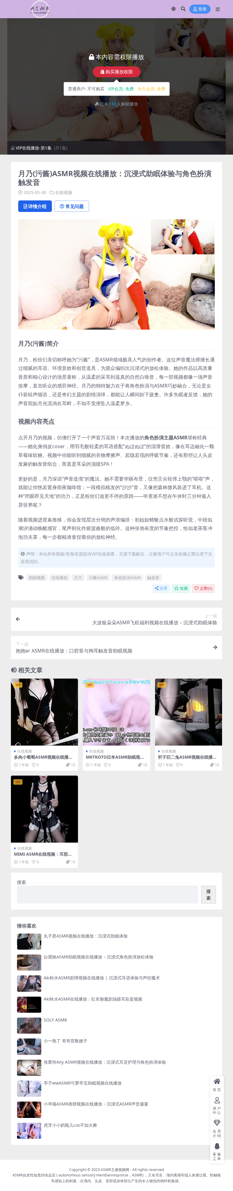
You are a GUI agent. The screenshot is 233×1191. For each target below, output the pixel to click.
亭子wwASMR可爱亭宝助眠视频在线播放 (83, 1083)
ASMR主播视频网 (115, 1169)
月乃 (78, 577)
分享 (163, 588)
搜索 (21, 882)
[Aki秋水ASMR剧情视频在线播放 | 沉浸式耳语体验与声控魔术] (29, 983)
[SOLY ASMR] (29, 1026)
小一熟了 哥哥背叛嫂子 (65, 1041)
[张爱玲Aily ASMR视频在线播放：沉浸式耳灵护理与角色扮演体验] (29, 1068)
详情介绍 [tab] (37, 206)
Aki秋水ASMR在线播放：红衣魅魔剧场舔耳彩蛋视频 (93, 999)
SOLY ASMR (55, 1020)
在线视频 (63, 192)
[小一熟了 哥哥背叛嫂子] (29, 1046)
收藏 (184, 588)
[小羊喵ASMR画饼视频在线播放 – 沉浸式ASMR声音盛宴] (29, 1110)
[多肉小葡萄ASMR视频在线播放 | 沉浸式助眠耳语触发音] (44, 712)
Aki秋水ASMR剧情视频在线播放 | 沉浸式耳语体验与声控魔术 (102, 978)
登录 (202, 9)
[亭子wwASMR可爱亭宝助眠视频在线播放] (29, 1089)
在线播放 (59, 577)
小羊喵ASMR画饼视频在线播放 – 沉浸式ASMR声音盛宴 (96, 1104)
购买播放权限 (119, 71)
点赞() (206, 588)
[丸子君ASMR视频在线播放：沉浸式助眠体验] (29, 942)
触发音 (153, 577)
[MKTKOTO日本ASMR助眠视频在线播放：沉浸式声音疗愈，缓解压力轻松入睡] (116, 712)
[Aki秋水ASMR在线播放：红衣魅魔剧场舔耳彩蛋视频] (29, 1005)
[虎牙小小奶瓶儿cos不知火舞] (29, 1131)
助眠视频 (37, 577)
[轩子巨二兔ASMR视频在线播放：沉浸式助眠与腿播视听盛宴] (188, 712)
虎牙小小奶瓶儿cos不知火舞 (70, 1125)
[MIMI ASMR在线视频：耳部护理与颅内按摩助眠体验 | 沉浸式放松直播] (44, 809)
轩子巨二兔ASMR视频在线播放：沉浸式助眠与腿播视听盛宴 (188, 759)
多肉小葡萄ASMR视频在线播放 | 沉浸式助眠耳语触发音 (43, 759)
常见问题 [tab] (75, 206)
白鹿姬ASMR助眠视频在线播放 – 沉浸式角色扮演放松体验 (99, 957)
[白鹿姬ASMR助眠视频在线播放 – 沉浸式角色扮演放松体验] (29, 962)
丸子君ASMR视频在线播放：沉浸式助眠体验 (86, 936)
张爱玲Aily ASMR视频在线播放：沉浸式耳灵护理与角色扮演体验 (105, 1062)
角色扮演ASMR (127, 577)
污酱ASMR (98, 577)
